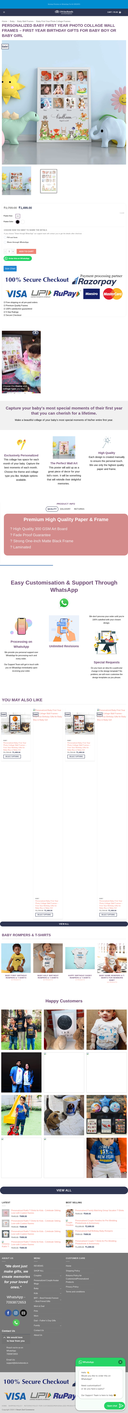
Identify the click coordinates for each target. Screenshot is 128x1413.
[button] (4, 12)
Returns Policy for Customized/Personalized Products (77, 1278)
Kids (36, 1293)
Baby (12, 21)
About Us (38, 1335)
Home (4, 21)
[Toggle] (4, 1337)
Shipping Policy (73, 1271)
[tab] (52, 509)
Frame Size (8, 216)
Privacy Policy (72, 1287)
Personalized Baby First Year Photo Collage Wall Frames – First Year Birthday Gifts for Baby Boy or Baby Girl (14, 746)
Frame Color (8, 222)
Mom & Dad (39, 1306)
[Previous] (7, 102)
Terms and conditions (75, 1292)
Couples (37, 1275)
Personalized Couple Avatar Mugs (46, 1282)
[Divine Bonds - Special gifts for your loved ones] (64, 12)
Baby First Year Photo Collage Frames (53, 21)
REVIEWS (38, 1266)
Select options (12, 756)
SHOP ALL (39, 1271)
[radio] (18, 216)
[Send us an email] (23, 1313)
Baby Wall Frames (25, 21)
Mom (36, 1316)
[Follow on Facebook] (8, 1313)
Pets (36, 1311)
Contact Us (39, 1330)
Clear (122, 213)
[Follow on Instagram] (15, 1313)
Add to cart (26, 251)
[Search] (125, 12)
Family (37, 1325)
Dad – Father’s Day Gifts (45, 1321)
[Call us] (16, 1322)
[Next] (120, 102)
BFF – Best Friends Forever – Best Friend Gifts (46, 1299)
